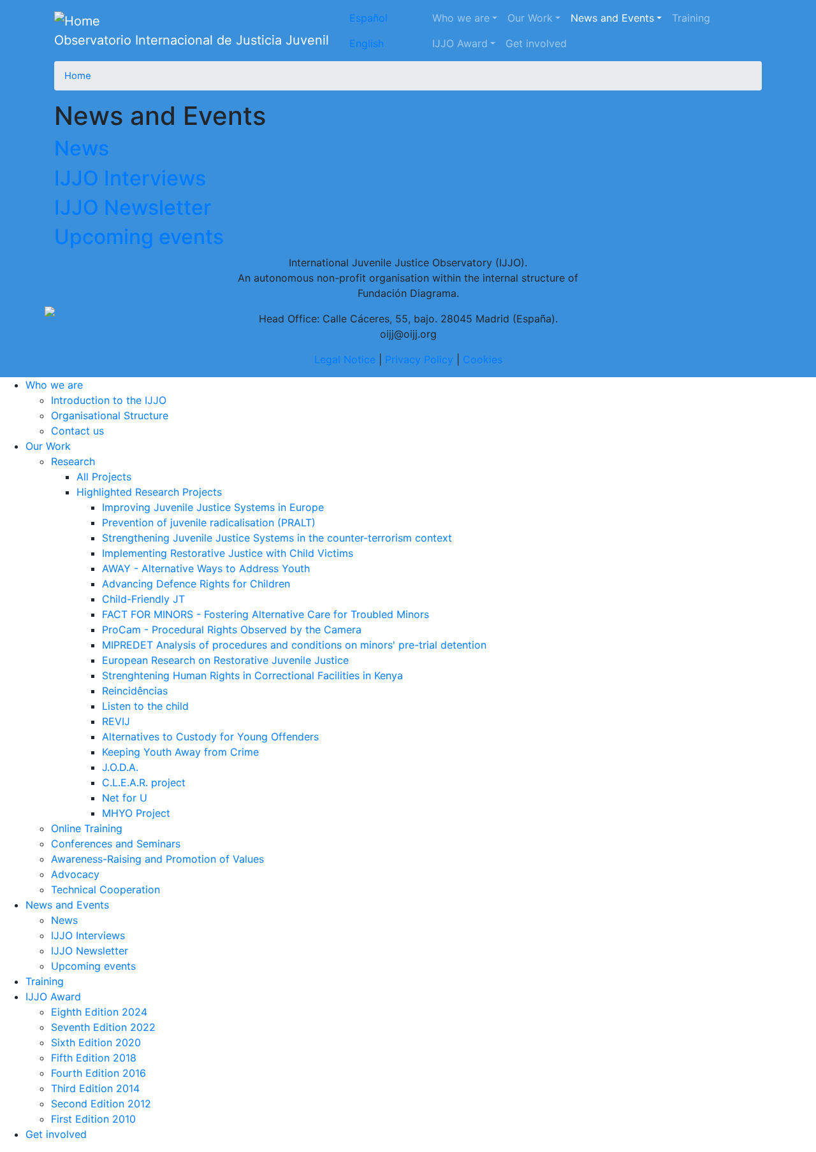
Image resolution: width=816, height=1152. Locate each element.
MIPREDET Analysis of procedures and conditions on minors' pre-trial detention (294, 644)
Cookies (482, 359)
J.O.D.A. (120, 767)
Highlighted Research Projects (149, 492)
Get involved (536, 43)
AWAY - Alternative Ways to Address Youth (206, 568)
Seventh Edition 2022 (103, 1027)
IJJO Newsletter (132, 207)
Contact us (77, 430)
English (366, 43)
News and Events (612, 17)
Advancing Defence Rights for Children (196, 583)
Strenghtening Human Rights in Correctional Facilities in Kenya (252, 675)
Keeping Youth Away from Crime (180, 751)
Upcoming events (139, 236)
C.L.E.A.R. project (144, 782)
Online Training (86, 828)
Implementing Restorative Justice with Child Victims (227, 553)
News (81, 148)
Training (691, 17)
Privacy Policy (419, 359)
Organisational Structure (109, 415)
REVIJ (116, 721)
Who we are (461, 17)
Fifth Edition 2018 (93, 1057)
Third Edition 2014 (95, 1088)
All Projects (103, 476)
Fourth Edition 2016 (98, 1073)
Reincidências (135, 690)
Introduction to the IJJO (108, 400)
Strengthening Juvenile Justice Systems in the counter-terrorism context (277, 537)
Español (368, 17)
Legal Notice (344, 359)
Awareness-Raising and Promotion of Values (157, 859)
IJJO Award (460, 43)
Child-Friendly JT (143, 599)
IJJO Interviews (130, 178)
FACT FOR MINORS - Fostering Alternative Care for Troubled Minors (265, 614)
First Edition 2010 (93, 1118)
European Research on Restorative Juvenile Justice (225, 660)
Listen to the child (145, 706)
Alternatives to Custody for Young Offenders (210, 736)
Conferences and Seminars (115, 843)
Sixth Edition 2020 (96, 1042)
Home (77, 76)
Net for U (124, 797)
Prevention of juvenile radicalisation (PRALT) (209, 522)
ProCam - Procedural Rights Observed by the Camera (231, 629)
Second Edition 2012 (101, 1103)
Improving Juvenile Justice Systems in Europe (213, 507)
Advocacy (75, 874)
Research (73, 461)
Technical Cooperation (105, 889)
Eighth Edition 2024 (99, 1011)
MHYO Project (136, 813)
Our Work (530, 17)
